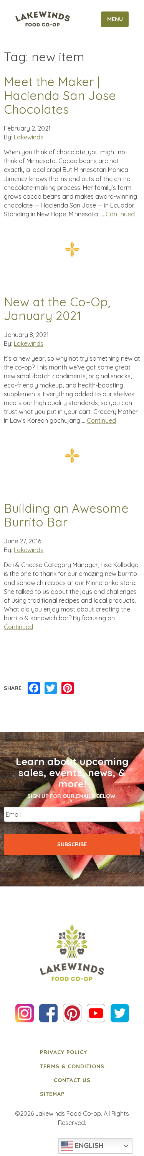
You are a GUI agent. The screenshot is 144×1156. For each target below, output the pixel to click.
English (88, 1145)
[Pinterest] (67, 688)
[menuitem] (72, 1052)
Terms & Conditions (72, 1066)
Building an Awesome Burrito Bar (66, 515)
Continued (120, 214)
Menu (115, 19)
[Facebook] (34, 688)
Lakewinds (28, 137)
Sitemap (52, 1094)
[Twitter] (51, 688)
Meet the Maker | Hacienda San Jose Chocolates (60, 95)
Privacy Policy (63, 1052)
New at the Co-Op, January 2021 (57, 308)
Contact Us (72, 1080)
